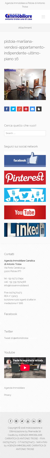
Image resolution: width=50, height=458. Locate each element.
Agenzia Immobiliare (14, 388)
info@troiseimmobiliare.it (16, 285)
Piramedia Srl (34, 431)
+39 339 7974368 (17, 282)
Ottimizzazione (16, 431)
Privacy (7, 395)
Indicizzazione (33, 428)
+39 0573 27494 (15, 278)
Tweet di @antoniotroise (16, 338)
